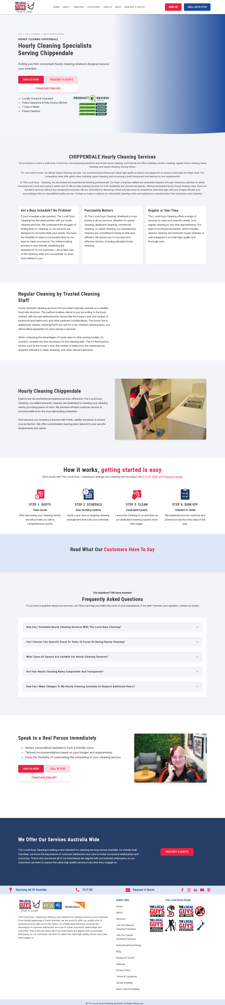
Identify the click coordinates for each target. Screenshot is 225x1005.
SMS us (156, 476)
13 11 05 (146, 476)
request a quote (173, 476)
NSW (26, 34)
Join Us (107, 7)
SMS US (173, 6)
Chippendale (35, 34)
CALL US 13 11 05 (197, 6)
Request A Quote (135, 7)
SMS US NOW (31, 79)
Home (56, 7)
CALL (57, 768)
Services (79, 7)
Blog (118, 7)
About (66, 7)
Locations (94, 7)
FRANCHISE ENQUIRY (48, 88)
